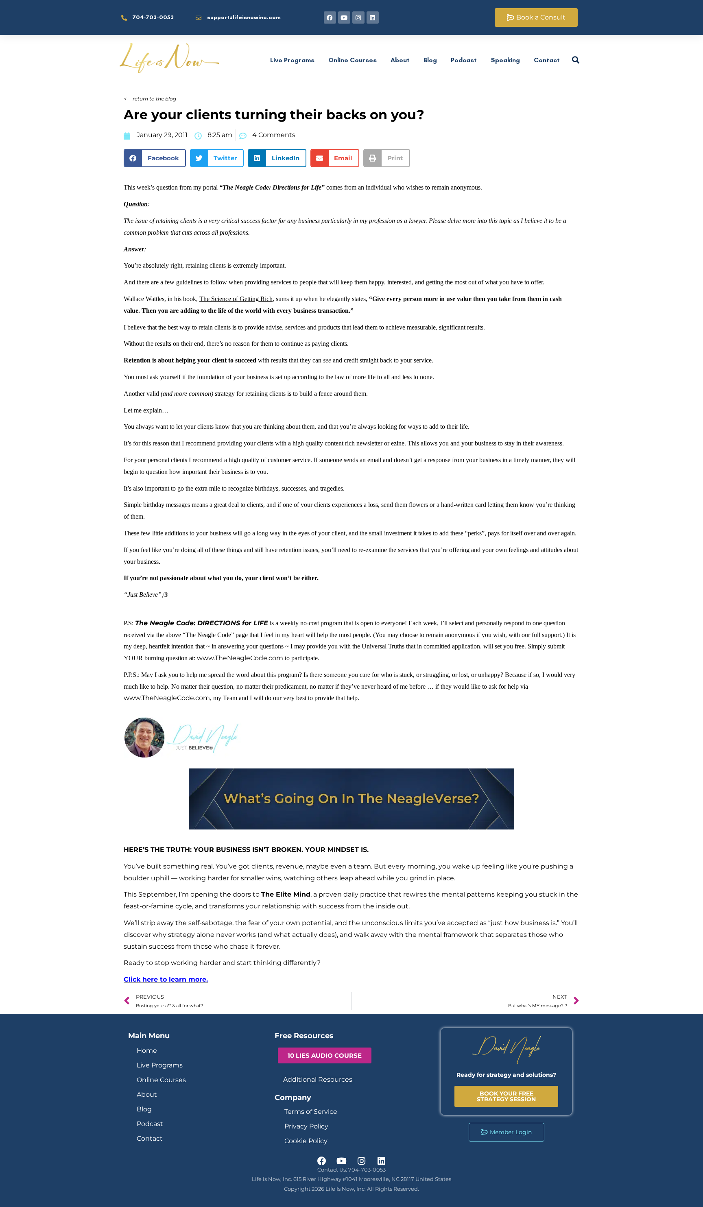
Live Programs (292, 60)
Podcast (464, 60)
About (400, 60)
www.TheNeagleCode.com (241, 658)
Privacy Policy (306, 1126)
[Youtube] (344, 17)
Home (147, 1050)
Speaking (505, 60)
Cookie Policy (305, 1141)
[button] (155, 158)
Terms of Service (310, 1111)
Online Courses (352, 60)
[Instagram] (358, 17)
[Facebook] (330, 17)
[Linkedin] (373, 17)
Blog (430, 60)
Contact (547, 60)
